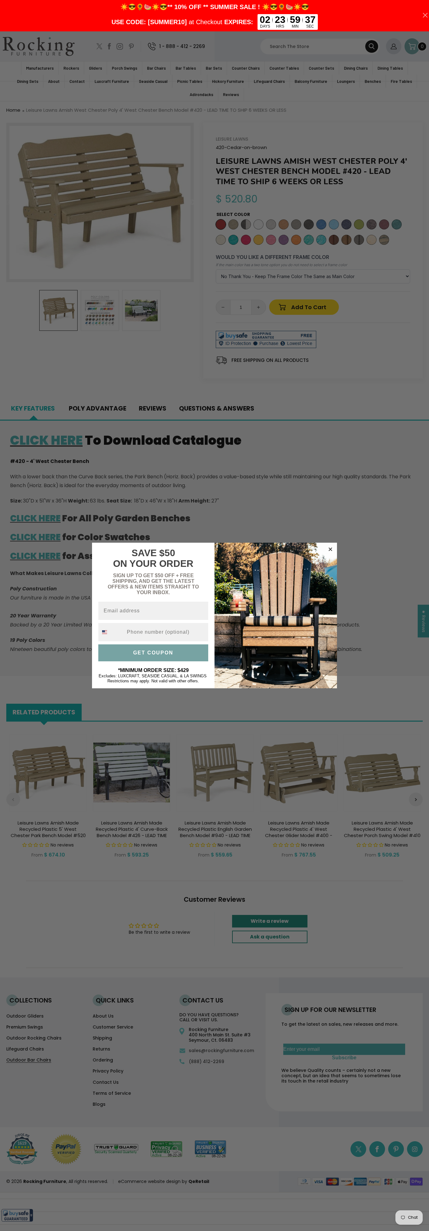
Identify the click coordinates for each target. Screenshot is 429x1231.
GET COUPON (153, 652)
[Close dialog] (330, 549)
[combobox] (111, 632)
